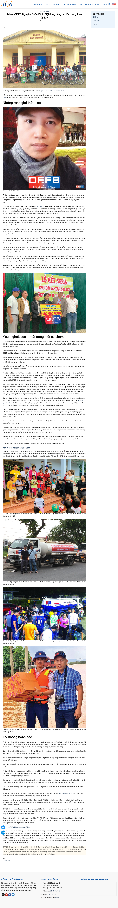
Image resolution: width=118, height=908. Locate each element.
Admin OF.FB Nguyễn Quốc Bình (16, 448)
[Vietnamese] (115, 4)
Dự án (80, 4)
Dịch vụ (47, 4)
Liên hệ (104, 4)
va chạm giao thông (65, 793)
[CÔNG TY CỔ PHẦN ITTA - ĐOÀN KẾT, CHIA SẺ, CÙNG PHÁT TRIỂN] (8, 4)
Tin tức (96, 4)
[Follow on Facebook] (9, 894)
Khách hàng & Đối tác (69, 4)
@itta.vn (57, 897)
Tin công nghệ (44, 11)
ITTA (51, 21)
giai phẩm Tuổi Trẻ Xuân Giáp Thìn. (52, 91)
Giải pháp (56, 4)
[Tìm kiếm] (109, 4)
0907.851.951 (52, 894)
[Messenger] (3, 827)
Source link (6, 861)
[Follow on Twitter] (13, 894)
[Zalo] (3, 832)
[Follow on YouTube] (6, 894)
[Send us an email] (3, 894)
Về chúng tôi (38, 4)
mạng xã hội (40, 206)
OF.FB (5, 97)
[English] (113, 4)
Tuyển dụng (89, 4)
